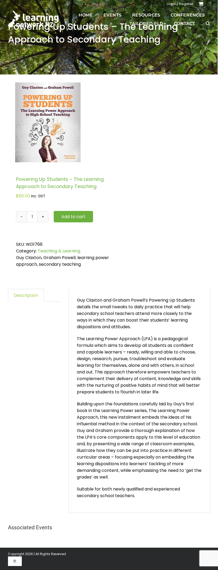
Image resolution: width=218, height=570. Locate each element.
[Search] (208, 23)
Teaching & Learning (59, 251)
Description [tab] (26, 295)
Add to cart (73, 217)
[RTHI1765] (56, 122)
